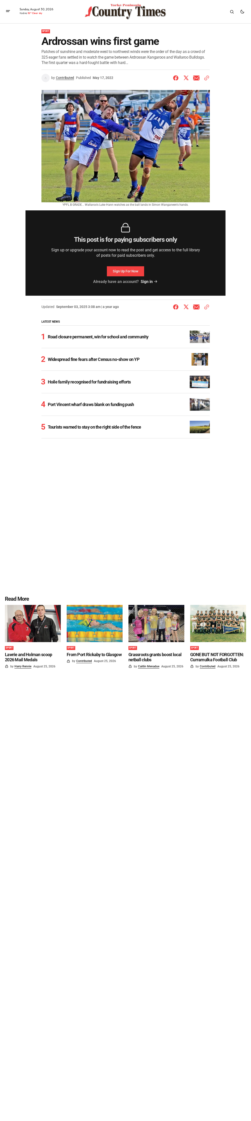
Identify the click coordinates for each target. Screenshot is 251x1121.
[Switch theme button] (242, 12)
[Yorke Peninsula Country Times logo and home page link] (125, 12)
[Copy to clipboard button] (205, 78)
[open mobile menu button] (8, 11)
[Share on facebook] (177, 78)
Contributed (65, 78)
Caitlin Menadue (148, 666)
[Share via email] (196, 78)
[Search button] (232, 12)
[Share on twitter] (186, 78)
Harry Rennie (22, 666)
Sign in (147, 281)
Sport (45, 31)
